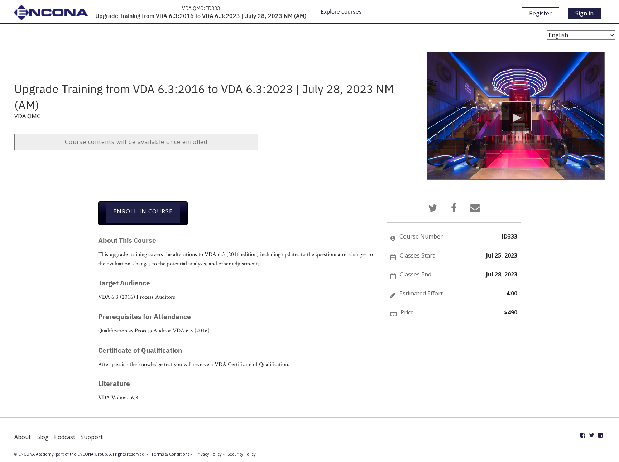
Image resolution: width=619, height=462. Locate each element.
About (22, 437)
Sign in (584, 13)
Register (540, 13)
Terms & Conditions (170, 454)
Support (92, 437)
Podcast (64, 437)
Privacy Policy (208, 454)
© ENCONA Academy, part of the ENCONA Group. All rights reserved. (79, 454)
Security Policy (241, 454)
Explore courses (341, 11)
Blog (42, 437)
